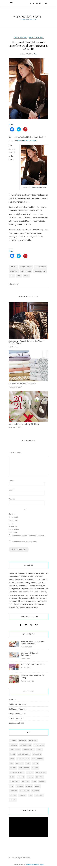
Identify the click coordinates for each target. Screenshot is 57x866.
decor (12, 754)
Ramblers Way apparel (26, 140)
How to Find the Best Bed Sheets (22, 384)
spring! (13, 795)
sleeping (13, 791)
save (19, 276)
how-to (35, 768)
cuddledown (40, 267)
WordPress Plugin (37, 864)
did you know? (24, 754)
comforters (15, 749)
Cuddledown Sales (16, 709)
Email (11, 489)
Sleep (37, 786)
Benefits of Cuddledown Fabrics (33, 665)
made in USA (26, 271)
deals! (39, 749)
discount (14, 271)
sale (12, 276)
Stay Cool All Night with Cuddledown (30, 654)
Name (11, 480)
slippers (35, 791)
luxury (30, 772)
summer (22, 795)
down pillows (23, 759)
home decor (24, 768)
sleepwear (24, 791)
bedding (22, 740)
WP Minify (29, 864)
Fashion (19, 763)
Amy (35, 54)
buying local (25, 745)
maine (12, 777)
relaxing (25, 781)
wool (26, 276)
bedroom (33, 740)
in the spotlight (16, 772)
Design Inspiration (15, 713)
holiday (13, 768)
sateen (42, 781)
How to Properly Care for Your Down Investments (32, 643)
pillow (30, 777)
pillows (39, 777)
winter (13, 800)
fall (11, 763)
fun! (28, 763)
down (12, 759)
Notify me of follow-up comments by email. (28, 535)
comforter (39, 745)
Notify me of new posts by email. (25, 541)
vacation (39, 795)
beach (11, 699)
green (35, 763)
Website (12, 499)
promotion (14, 781)
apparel (13, 267)
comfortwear (26, 267)
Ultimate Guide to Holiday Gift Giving (24, 424)
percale (21, 777)
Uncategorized (36, 37)
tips (30, 795)
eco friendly (37, 759)
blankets (13, 745)
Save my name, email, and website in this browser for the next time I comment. (14, 523)
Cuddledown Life (15, 704)
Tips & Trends (20, 37)
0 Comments (13, 284)
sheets (29, 786)
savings (20, 786)
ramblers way (40, 271)
